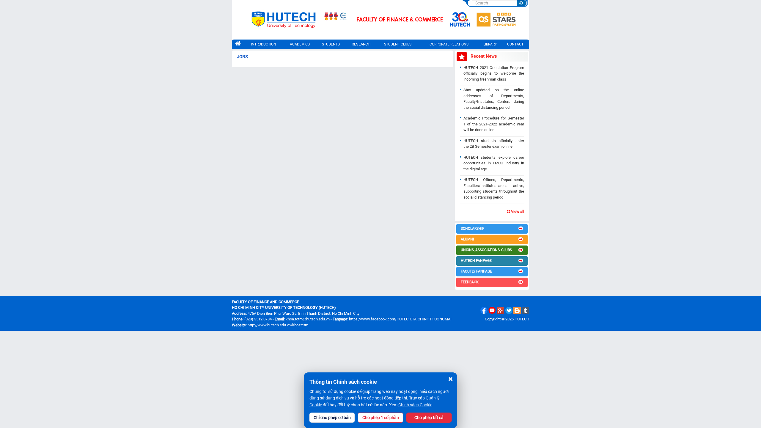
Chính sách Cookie (415, 404)
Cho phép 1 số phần (380, 417)
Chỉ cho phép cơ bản (332, 417)
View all (517, 211)
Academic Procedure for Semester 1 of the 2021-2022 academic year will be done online (493, 124)
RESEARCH (361, 44)
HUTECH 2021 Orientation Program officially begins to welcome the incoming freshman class (493, 73)
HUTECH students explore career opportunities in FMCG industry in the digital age (493, 163)
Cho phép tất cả (429, 417)
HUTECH (522, 319)
